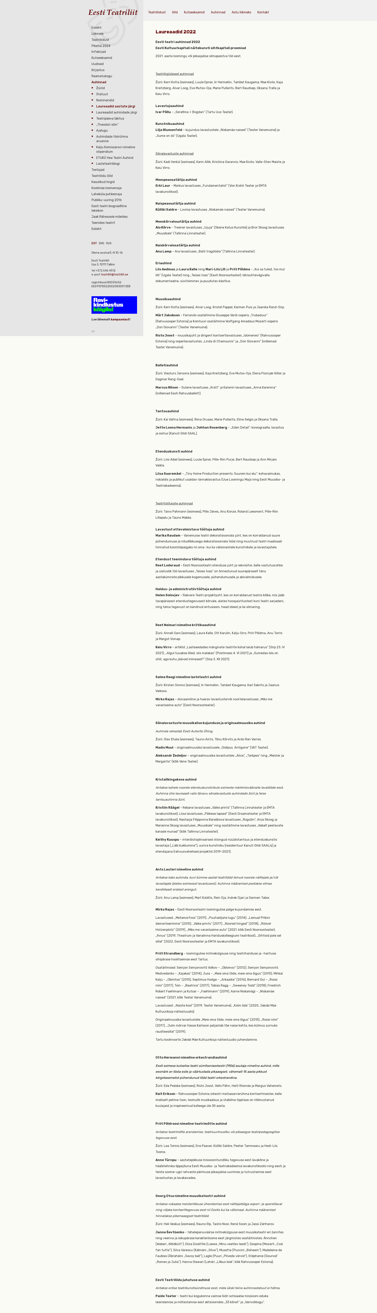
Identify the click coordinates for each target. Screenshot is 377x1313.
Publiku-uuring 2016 (107, 200)
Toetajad (98, 170)
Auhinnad (99, 82)
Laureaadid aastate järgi (115, 106)
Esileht (97, 27)
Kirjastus (98, 70)
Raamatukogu (102, 76)
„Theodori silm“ (107, 124)
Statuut (102, 94)
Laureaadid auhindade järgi (116, 112)
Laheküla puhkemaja (107, 194)
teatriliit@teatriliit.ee (114, 274)
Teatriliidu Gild (102, 176)
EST (94, 243)
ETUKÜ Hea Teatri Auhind (114, 158)
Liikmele (97, 34)
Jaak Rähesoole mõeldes (110, 217)
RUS (109, 243)
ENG (101, 243)
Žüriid (100, 88)
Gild (175, 12)
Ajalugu (102, 130)
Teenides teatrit (103, 223)
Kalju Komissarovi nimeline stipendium (115, 149)
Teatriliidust (100, 40)
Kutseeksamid (102, 58)
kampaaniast (119, 319)
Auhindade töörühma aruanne (112, 139)
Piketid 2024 (101, 46)
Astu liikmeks (241, 12)
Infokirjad (99, 52)
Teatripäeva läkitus (110, 118)
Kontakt (263, 12)
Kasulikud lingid (103, 182)
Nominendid (105, 100)
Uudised (98, 64)
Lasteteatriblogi (108, 163)
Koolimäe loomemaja (107, 188)
